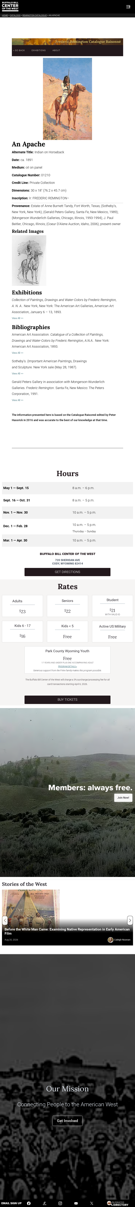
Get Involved (67, 1121)
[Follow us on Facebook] (29, 1203)
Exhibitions (39, 50)
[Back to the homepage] (10, 6)
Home (5, 15)
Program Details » (67, 666)
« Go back (19, 50)
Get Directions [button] (67, 572)
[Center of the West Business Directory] (118, 1203)
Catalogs (15, 15)
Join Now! (123, 797)
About (56, 50)
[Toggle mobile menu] (128, 6)
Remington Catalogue (34, 15)
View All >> (17, 318)
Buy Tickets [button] (67, 699)
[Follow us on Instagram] (60, 1203)
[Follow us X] (92, 1203)
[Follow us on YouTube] (76, 1203)
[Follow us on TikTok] (44, 1203)
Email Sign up (11, 1203)
